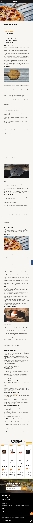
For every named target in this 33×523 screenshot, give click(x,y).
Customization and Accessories (11, 40)
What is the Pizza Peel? (10, 33)
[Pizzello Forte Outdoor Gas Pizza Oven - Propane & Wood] (20, 451)
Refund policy (7, 517)
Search (3, 517)
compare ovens (29, 442)
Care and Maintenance (10, 36)
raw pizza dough (15, 394)
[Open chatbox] (31, 521)
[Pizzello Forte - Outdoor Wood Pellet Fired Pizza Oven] (12, 451)
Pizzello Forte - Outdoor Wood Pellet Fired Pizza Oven (12, 462)
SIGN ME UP (24, 488)
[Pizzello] (16, 496)
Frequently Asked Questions (11, 42)
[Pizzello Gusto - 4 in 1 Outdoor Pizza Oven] (28, 451)
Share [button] (5, 28)
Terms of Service (17, 517)
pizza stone (5, 396)
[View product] (6, 466)
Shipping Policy (12, 517)
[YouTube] (7, 498)
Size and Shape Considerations (11, 38)
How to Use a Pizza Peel (10, 35)
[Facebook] (5, 498)
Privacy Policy (22, 517)
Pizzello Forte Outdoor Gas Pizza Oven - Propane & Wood (20, 462)
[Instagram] (3, 498)
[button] (2, 1)
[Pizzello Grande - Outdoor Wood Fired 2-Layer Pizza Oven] (4, 451)
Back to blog (17, 434)
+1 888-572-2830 (4, 501)
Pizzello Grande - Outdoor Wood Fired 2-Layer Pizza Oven (4, 462)
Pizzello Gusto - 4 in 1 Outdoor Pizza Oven (28, 461)
